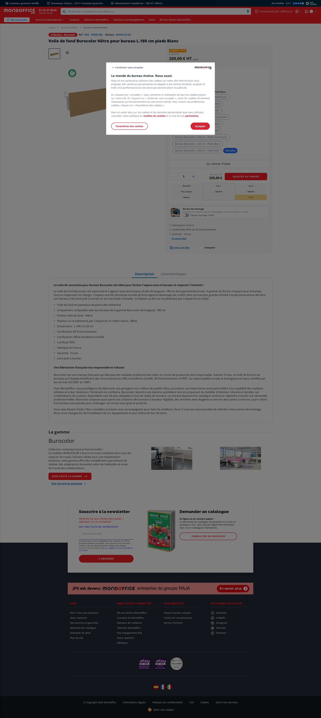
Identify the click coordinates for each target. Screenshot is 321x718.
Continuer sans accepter (129, 67)
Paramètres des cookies (129, 126)
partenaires (191, 115)
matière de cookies (154, 115)
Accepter (200, 126)
